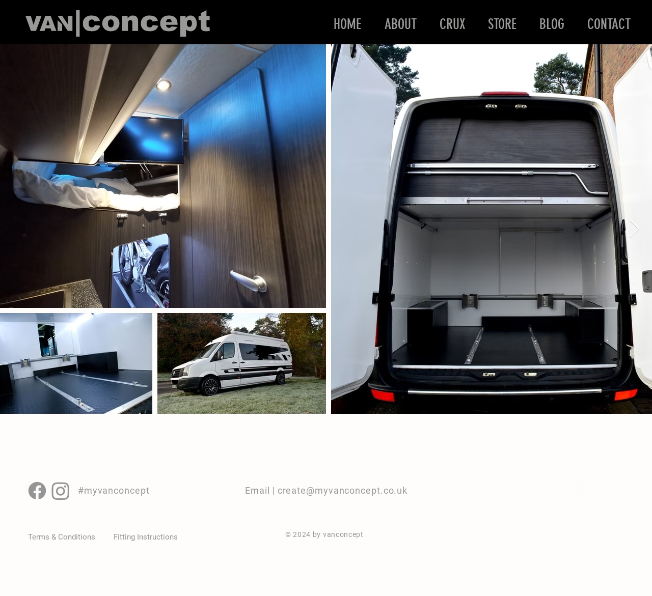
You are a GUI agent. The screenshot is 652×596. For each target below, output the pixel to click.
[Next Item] (634, 229)
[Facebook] (37, 490)
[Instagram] (60, 490)
